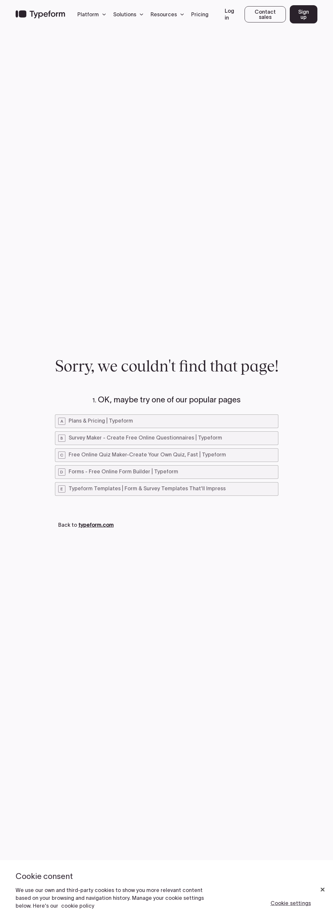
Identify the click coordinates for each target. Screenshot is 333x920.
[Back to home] (40, 14)
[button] (93, 14)
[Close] (322, 890)
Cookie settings (291, 903)
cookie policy (77, 906)
